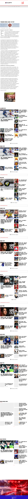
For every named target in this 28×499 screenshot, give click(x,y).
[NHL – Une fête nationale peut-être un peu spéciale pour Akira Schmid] (16, 380)
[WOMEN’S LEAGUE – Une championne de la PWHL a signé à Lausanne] (16, 126)
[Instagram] (12, 482)
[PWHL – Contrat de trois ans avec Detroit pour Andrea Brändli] (16, 327)
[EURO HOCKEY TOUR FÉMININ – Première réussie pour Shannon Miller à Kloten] (16, 410)
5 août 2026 (20, 227)
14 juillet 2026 (6, 357)
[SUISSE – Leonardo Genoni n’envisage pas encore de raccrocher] (16, 419)
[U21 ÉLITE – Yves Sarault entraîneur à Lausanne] (16, 282)
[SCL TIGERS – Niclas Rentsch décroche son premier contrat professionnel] (16, 135)
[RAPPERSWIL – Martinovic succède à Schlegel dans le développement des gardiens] (16, 287)
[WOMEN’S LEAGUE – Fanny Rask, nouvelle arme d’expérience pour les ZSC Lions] (16, 244)
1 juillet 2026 (6, 386)
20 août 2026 (20, 411)
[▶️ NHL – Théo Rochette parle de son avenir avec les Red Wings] (16, 376)
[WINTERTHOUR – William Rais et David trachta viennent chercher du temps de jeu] (2, 230)
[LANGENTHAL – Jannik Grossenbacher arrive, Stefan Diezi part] (16, 226)
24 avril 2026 (20, 292)
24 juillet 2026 (2, 289)
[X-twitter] (16, 482)
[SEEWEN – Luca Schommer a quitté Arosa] (16, 221)
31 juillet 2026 (20, 261)
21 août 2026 (20, 186)
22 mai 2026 (20, 279)
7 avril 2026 (20, 297)
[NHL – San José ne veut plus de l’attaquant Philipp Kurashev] (16, 385)
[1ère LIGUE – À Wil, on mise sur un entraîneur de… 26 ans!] (16, 356)
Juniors (16, 6)
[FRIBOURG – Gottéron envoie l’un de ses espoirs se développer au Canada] (7, 280)
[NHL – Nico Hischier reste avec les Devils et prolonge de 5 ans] (2, 385)
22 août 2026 (20, 324)
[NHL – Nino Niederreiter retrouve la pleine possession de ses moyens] (16, 117)
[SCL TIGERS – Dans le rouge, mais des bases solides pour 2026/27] (16, 164)
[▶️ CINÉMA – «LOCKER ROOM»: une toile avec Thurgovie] (2, 199)
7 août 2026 (20, 218)
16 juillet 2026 (20, 343)
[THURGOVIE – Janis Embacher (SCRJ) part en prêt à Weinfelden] (16, 190)
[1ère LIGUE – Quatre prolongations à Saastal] (16, 347)
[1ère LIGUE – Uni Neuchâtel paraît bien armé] (16, 342)
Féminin (19, 6)
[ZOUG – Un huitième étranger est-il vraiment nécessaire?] (7, 114)
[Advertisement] (14, 15)
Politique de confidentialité (6, 490)
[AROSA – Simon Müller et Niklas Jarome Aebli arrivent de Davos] (16, 199)
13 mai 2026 (20, 283)
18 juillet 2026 (20, 339)
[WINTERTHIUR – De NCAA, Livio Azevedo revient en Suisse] (16, 212)
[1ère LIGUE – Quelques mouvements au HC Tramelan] (16, 351)
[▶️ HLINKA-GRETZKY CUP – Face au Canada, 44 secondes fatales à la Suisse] (16, 423)
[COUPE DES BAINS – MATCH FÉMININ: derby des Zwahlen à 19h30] (16, 323)
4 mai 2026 (20, 288)
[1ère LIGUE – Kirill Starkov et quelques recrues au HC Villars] (16, 338)
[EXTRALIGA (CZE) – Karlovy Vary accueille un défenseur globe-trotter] (2, 462)
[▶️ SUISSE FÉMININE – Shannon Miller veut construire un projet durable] (16, 414)
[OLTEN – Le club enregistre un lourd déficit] (16, 121)
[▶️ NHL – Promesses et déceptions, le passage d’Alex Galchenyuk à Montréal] (16, 447)
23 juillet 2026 (6, 266)
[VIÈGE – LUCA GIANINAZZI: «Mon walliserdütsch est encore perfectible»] (16, 194)
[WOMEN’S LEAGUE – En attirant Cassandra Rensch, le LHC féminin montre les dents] (16, 264)
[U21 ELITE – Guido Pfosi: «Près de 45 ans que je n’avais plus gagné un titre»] (16, 296)
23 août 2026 (20, 315)
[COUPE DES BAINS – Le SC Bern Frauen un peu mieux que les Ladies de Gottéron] (16, 314)
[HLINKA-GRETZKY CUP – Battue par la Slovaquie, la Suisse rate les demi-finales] (2, 423)
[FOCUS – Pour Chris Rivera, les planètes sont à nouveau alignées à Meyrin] (2, 356)
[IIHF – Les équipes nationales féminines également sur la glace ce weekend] (16, 318)
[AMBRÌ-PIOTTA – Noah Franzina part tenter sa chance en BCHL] (16, 291)
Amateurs (14, 6)
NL (8, 6)
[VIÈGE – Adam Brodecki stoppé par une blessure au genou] (16, 181)
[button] (22, 2)
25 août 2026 (20, 118)
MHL (12, 6)
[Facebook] (9, 482)
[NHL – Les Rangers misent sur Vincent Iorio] (16, 130)
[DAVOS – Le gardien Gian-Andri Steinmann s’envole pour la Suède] (16, 278)
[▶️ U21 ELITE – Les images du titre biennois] (2, 296)
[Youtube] (19, 482)
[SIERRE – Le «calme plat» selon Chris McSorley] (16, 185)
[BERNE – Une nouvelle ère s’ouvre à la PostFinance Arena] (2, 135)
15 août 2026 (20, 420)
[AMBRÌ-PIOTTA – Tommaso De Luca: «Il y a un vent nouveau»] (16, 168)
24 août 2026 (6, 136)
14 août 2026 (20, 200)
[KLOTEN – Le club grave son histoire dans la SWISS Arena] (2, 168)
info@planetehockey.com (6, 489)
